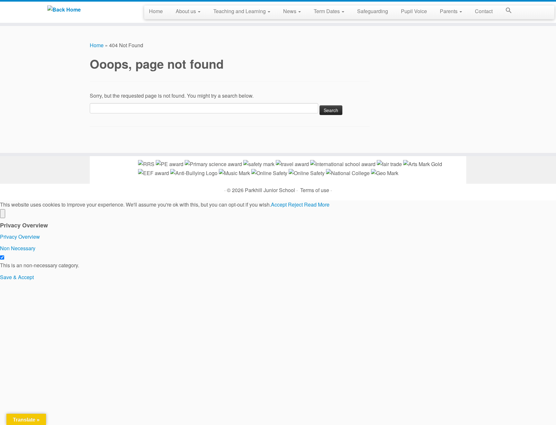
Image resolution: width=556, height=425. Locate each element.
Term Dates (327, 11)
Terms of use (314, 190)
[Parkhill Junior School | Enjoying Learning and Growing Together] (64, 9)
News (290, 11)
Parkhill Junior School (270, 190)
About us (186, 11)
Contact (484, 11)
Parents (449, 11)
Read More (316, 204)
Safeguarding (372, 11)
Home (156, 11)
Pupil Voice (414, 11)
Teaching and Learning (240, 11)
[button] (505, 11)
